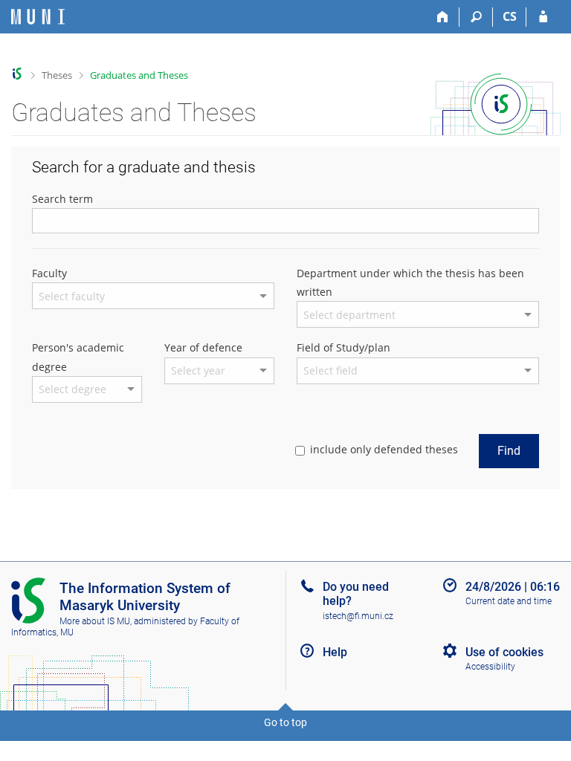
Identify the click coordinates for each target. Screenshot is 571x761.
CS (510, 16)
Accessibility (490, 666)
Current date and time (508, 601)
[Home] (442, 17)
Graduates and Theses (139, 75)
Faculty (49, 273)
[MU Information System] (17, 74)
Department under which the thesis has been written (410, 282)
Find (508, 451)
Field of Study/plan (343, 347)
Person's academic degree (78, 356)
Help (335, 652)
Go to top (285, 722)
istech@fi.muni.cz (358, 616)
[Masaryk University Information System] (38, 16)
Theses (57, 75)
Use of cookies (504, 652)
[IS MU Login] (543, 17)
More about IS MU (94, 621)
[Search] (476, 17)
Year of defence (203, 347)
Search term (62, 199)
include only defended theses (384, 449)
